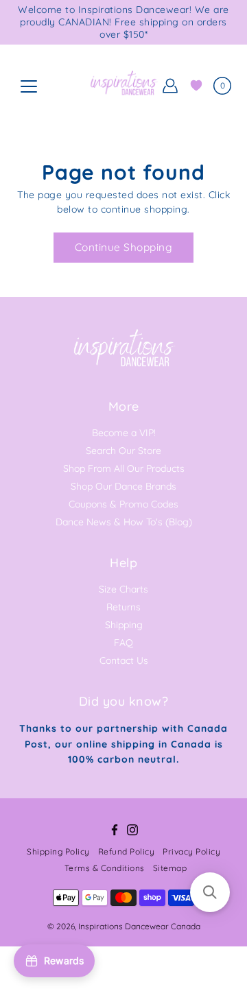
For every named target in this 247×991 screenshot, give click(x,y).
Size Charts (123, 589)
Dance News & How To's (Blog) (124, 522)
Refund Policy (126, 851)
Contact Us (123, 660)
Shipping (124, 625)
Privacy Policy (191, 851)
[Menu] (29, 86)
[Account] (170, 86)
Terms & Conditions (104, 868)
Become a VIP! (124, 433)
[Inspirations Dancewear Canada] (123, 85)
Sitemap (170, 868)
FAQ (123, 642)
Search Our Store (123, 450)
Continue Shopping (124, 247)
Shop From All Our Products (124, 468)
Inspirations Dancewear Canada (139, 926)
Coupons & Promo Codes (123, 504)
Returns (123, 607)
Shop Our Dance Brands (123, 486)
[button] (210, 892)
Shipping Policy (58, 851)
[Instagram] (132, 829)
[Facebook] (114, 829)
